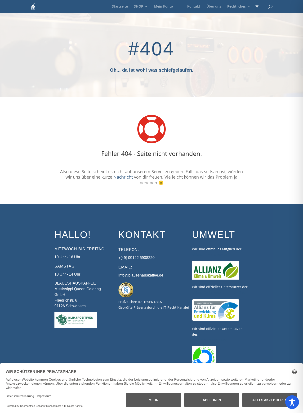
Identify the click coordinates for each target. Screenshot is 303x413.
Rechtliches (236, 7)
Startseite (120, 7)
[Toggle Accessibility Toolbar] (292, 402)
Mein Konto (163, 7)
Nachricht (123, 177)
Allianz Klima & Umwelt (210, 254)
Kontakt (193, 7)
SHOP (138, 7)
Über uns (213, 7)
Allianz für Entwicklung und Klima (219, 292)
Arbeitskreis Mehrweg (209, 340)
